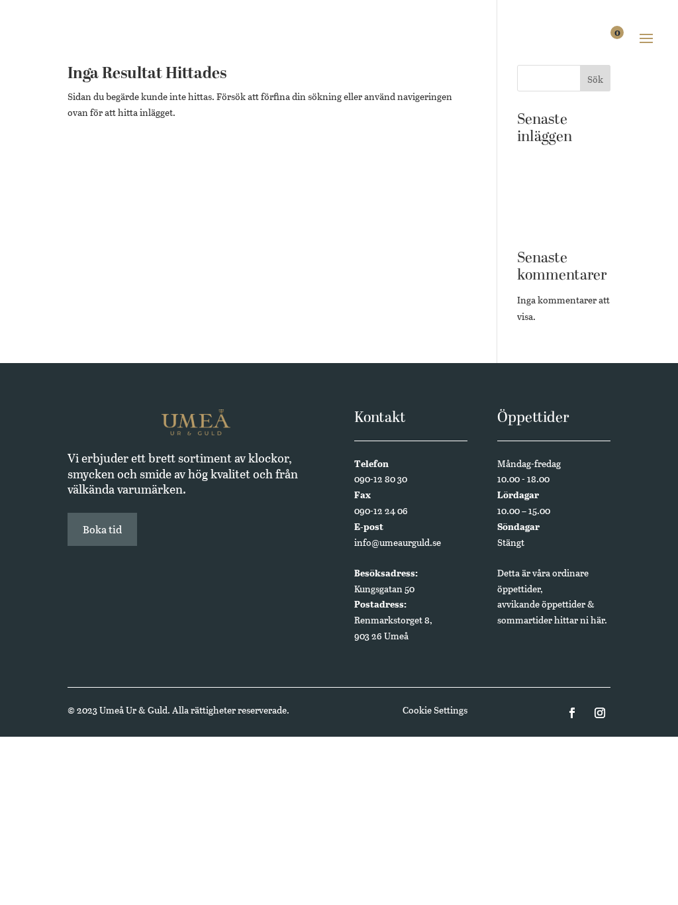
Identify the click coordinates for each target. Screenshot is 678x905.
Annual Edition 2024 (561, 222)
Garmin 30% (542, 181)
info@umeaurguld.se (397, 542)
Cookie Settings (435, 710)
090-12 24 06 (381, 510)
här (598, 620)
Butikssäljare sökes (556, 161)
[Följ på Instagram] (599, 712)
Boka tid (102, 529)
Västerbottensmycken (562, 201)
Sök (595, 79)
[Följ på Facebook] (572, 712)
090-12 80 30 (380, 479)
